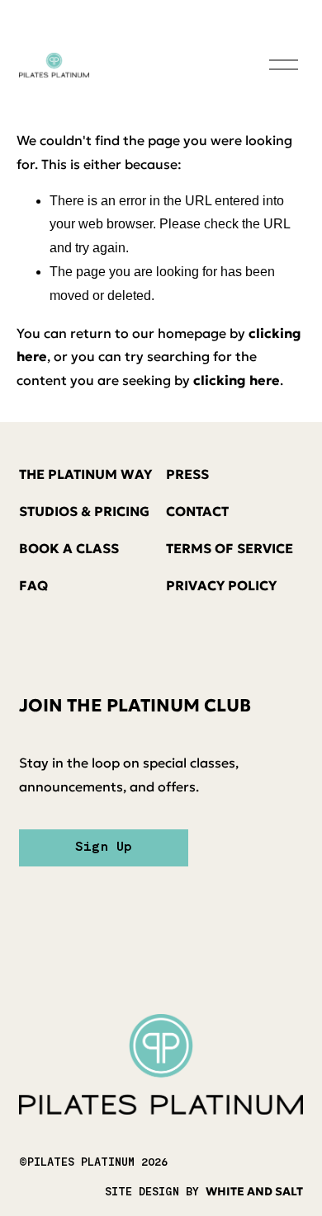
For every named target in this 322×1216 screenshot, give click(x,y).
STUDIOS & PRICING (84, 511)
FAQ (33, 585)
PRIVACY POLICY (221, 585)
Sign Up (104, 847)
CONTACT (197, 511)
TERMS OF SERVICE (229, 548)
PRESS (187, 474)
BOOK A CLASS (69, 548)
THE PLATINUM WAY (85, 474)
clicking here (236, 380)
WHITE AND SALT (254, 1192)
